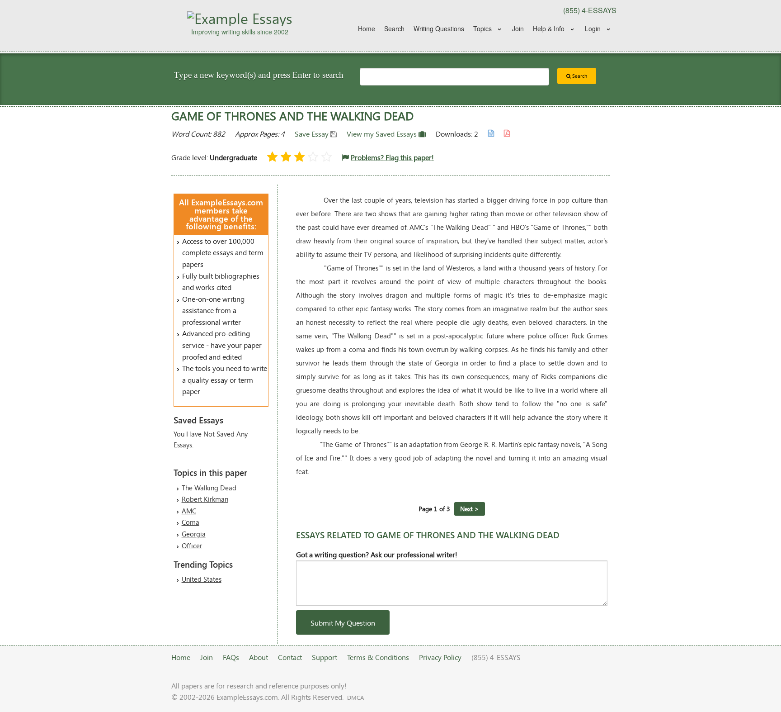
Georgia (194, 533)
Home (366, 28)
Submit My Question (343, 622)
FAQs (231, 657)
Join (518, 28)
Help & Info (549, 28)
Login (593, 28)
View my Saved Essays (383, 133)
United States (201, 579)
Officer (192, 545)
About (258, 657)
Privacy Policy (440, 657)
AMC (189, 510)
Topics (482, 28)
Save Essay (312, 133)
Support (324, 657)
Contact (290, 657)
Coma (190, 522)
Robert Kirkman (205, 498)
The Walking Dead (209, 487)
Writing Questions (439, 28)
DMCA (355, 697)
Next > (469, 508)
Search (394, 28)
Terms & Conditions (378, 657)
